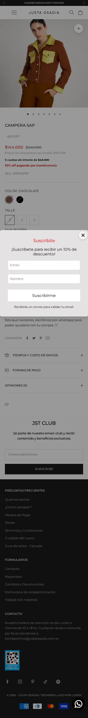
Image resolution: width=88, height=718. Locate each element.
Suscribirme (44, 295)
